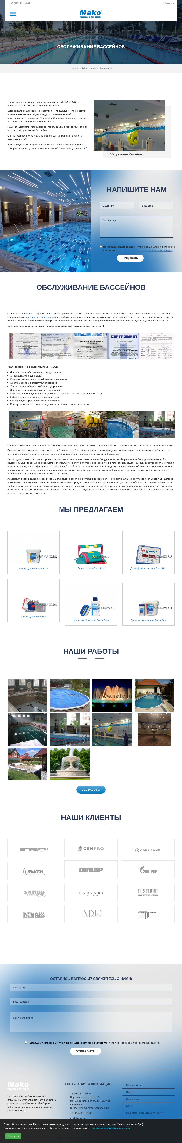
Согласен (13, 1136)
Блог (129, 1105)
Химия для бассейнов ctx (33, 568)
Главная (74, 68)
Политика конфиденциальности (144, 1112)
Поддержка (132, 1099)
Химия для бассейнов (33, 616)
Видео (129, 1092)
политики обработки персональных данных (145, 250)
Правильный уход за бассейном (91, 620)
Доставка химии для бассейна (148, 620)
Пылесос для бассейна (91, 568)
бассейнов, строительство (40, 317)
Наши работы (134, 1085)
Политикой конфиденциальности (110, 1127)
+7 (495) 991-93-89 (20, 3)
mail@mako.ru (78, 1118)
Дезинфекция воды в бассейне (148, 568)
